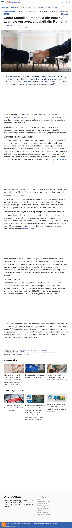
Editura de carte (43, 509)
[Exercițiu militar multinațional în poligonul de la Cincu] (35, 370)
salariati (44, 350)
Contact (54, 524)
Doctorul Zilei (42, 503)
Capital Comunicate (44, 514)
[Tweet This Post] (67, 15)
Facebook (19, 354)
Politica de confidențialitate (11, 524)
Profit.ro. (64, 159)
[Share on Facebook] (62, 15)
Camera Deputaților (19, 117)
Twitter (26, 354)
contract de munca (33, 350)
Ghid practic (39, 8)
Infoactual (41, 507)
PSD (28, 323)
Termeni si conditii (38, 524)
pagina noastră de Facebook (28, 353)
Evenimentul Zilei (43, 501)
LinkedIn (53, 353)
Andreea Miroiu (15, 25)
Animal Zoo (41, 510)
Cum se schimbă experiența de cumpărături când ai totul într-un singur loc (13, 407)
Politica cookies (26, 524)
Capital (39, 499)
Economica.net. (27, 229)
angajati (13, 350)
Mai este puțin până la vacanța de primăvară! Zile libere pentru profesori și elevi (57, 377)
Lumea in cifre (26, 8)
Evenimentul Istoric (44, 505)
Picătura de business (10, 8)
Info (22, 351)
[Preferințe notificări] (3, 524)
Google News (43, 353)
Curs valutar (52, 8)
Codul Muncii (21, 350)
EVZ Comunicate (43, 512)
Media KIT (48, 524)
